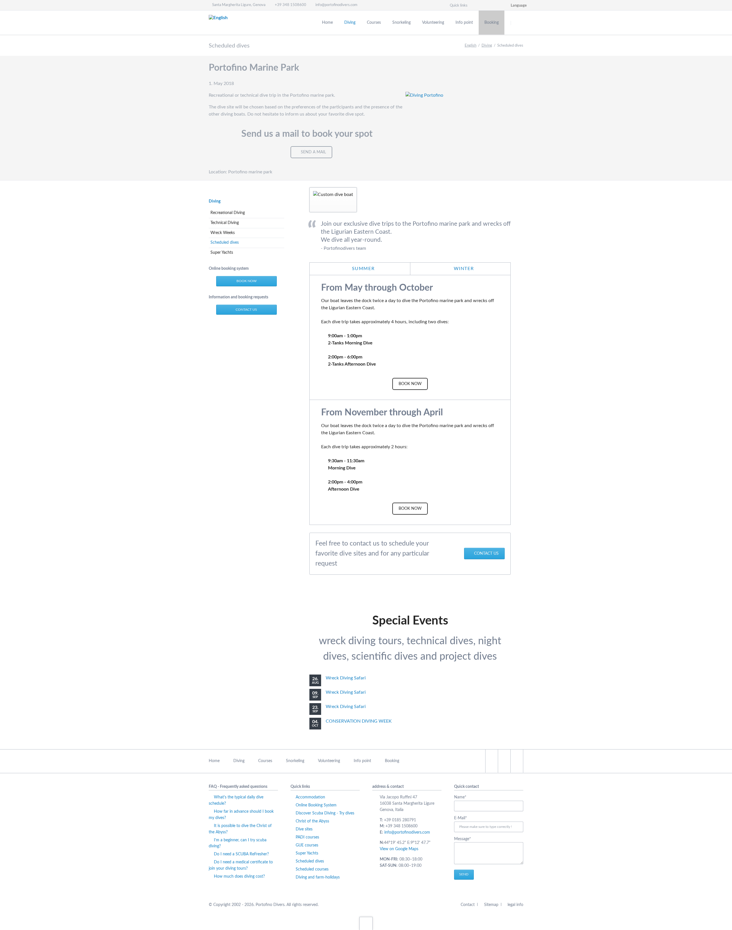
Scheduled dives (224, 243)
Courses (265, 761)
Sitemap (491, 905)
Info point (362, 761)
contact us (486, 554)
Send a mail (313, 152)
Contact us (246, 309)
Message (463, 839)
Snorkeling (295, 761)
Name (463, 798)
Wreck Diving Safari (346, 678)
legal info (515, 905)
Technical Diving (224, 223)
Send (463, 874)
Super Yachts (221, 253)
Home (214, 761)
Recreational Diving (227, 213)
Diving (487, 45)
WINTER (463, 268)
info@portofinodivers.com (407, 832)
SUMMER (362, 268)
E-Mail (463, 819)
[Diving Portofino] (464, 131)
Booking (392, 761)
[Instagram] (482, 5)
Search (518, 23)
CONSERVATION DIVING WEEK (359, 721)
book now (246, 281)
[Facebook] (492, 5)
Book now (410, 384)
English (470, 45)
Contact (468, 905)
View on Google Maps (399, 849)
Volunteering (329, 761)
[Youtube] (502, 5)
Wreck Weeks (222, 233)
